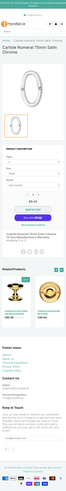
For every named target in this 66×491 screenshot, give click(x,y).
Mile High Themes (51, 467)
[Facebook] (13, 449)
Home (6, 40)
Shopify (28, 467)
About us (8, 358)
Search (6, 354)
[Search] (61, 31)
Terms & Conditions (15, 362)
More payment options (33, 224)
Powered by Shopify (33, 471)
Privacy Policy (11, 366)
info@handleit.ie (34, 15)
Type (9, 156)
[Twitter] (6, 449)
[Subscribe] (60, 438)
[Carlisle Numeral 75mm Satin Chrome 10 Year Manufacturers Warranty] (33, 90)
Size (8, 168)
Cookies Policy (11, 370)
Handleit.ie (18, 467)
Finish (9, 180)
